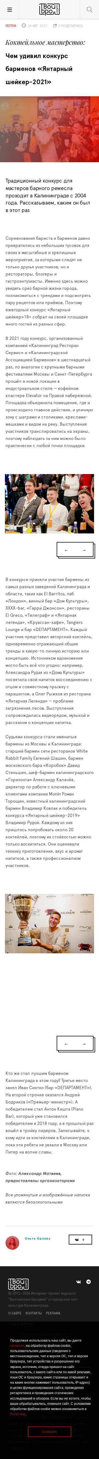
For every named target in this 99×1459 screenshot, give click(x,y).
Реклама (53, 1313)
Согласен (49, 1432)
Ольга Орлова (38, 1238)
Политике (17, 1414)
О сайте (14, 1313)
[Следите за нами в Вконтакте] (78, 1282)
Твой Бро (49, 9)
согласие (17, 1346)
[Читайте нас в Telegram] (88, 1282)
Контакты (34, 1313)
